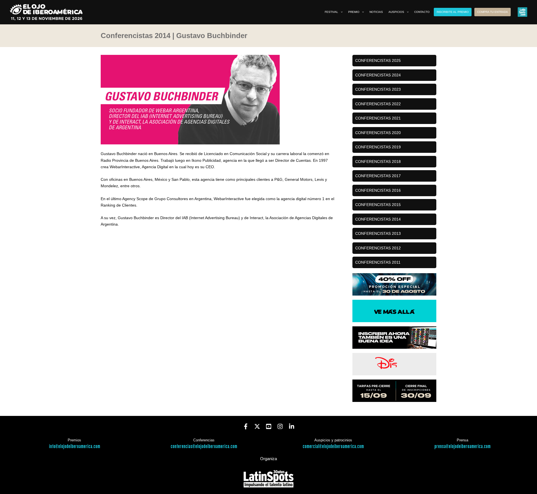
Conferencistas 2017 (378, 176)
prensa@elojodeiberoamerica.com (462, 446)
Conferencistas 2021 (378, 118)
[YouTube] (269, 426)
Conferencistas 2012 (378, 248)
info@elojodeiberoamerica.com (74, 446)
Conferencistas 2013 (378, 233)
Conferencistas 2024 (378, 75)
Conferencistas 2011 (378, 262)
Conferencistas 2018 (378, 161)
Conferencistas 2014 (378, 219)
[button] (340, 12)
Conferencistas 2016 (378, 190)
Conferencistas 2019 (378, 147)
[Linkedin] (292, 426)
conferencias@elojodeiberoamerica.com (204, 446)
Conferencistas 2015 (378, 204)
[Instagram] (280, 426)
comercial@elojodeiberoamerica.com (333, 446)
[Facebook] (246, 426)
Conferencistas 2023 (378, 89)
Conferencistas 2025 (378, 60)
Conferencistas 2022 (378, 104)
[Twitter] (257, 426)
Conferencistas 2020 (378, 132)
